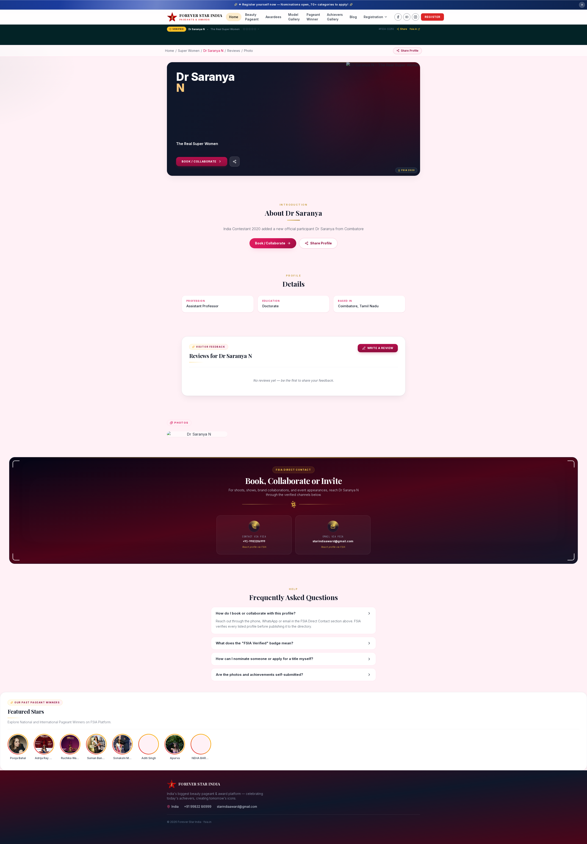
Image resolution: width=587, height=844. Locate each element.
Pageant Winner (313, 17)
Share (403, 29)
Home (233, 17)
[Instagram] (415, 17)
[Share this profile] (235, 162)
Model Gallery (294, 17)
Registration (373, 17)
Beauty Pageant (252, 17)
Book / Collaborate (199, 161)
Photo (248, 51)
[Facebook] (398, 17)
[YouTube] (406, 17)
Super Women (188, 51)
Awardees (273, 17)
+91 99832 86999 (197, 806)
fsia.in (413, 29)
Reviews (233, 51)
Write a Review (380, 348)
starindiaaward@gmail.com (237, 806)
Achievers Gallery (335, 17)
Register (432, 17)
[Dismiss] (582, 5)
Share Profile (321, 243)
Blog (353, 17)
